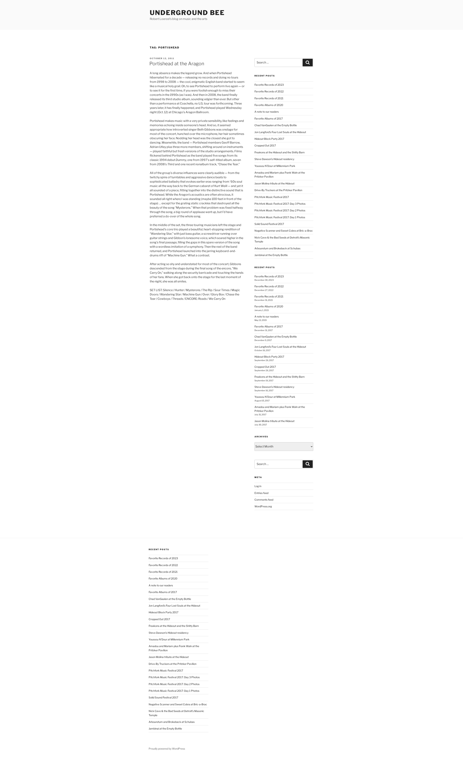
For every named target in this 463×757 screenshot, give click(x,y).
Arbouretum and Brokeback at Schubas (277, 248)
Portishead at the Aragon (176, 63)
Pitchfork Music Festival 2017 (271, 197)
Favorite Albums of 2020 (268, 104)
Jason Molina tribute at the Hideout (274, 183)
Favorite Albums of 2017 (268, 118)
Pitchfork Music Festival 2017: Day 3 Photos (279, 203)
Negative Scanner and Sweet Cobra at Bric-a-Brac (283, 230)
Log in (257, 486)
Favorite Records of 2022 (269, 91)
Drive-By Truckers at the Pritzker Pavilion (278, 190)
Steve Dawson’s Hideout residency (274, 159)
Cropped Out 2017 (265, 145)
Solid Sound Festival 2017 (269, 223)
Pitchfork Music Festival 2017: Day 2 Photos (279, 210)
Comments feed (263, 499)
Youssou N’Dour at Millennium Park (274, 165)
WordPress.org (263, 506)
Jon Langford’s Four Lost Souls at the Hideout (280, 132)
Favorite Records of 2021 (268, 98)
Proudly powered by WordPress (167, 748)
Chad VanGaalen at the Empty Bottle (275, 125)
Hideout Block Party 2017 (269, 138)
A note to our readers (266, 111)
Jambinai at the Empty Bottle (271, 255)
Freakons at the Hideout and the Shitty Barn (279, 152)
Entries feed (261, 492)
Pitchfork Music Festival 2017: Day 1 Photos (279, 217)
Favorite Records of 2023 (269, 84)
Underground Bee (187, 13)
